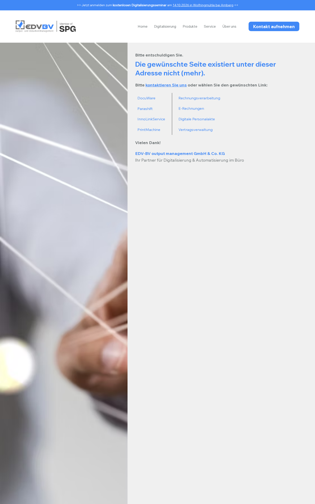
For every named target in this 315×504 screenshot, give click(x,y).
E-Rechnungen (191, 108)
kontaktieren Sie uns (166, 85)
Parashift (145, 108)
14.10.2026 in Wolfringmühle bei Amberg (203, 5)
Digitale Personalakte (196, 119)
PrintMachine (148, 129)
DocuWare (146, 98)
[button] (165, 26)
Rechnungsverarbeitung (199, 98)
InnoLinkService (151, 119)
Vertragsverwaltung (195, 129)
